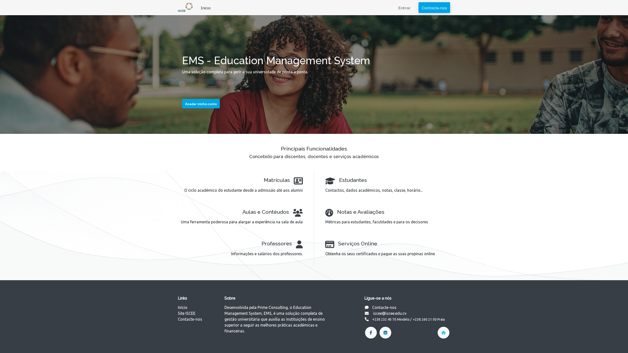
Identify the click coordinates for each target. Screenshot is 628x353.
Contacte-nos (434, 7)
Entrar (404, 7)
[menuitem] (206, 7)
